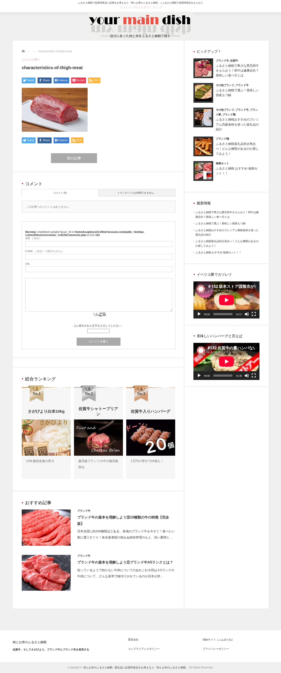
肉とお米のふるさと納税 (30, 642)
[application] (226, 300)
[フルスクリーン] (254, 314)
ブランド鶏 (229, 114)
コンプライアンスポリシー (144, 648)
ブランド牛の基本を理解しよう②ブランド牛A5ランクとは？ (125, 562)
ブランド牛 (83, 510)
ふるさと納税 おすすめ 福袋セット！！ (218, 252)
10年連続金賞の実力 (40, 461)
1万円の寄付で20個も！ (147, 461)
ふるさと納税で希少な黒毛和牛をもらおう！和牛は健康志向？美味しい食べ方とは (237, 70)
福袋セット (222, 163)
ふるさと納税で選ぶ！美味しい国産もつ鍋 (220, 223)
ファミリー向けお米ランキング (140, 7)
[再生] (199, 314)
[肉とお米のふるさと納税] (140, 39)
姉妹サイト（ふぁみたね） (218, 639)
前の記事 (74, 158)
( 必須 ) (32, 238)
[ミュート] (247, 314)
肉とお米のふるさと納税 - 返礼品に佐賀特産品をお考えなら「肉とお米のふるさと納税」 (135, 667)
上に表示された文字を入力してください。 (99, 325)
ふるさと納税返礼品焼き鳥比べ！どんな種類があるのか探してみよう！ (237, 148)
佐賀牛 (234, 60)
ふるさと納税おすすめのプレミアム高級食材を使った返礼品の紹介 (237, 124)
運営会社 (133, 639)
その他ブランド (225, 85)
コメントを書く (31, 59)
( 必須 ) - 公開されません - (44, 251)
